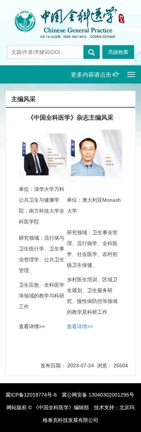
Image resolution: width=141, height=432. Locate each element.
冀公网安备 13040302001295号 (98, 395)
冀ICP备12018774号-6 (31, 395)
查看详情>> (32, 326)
